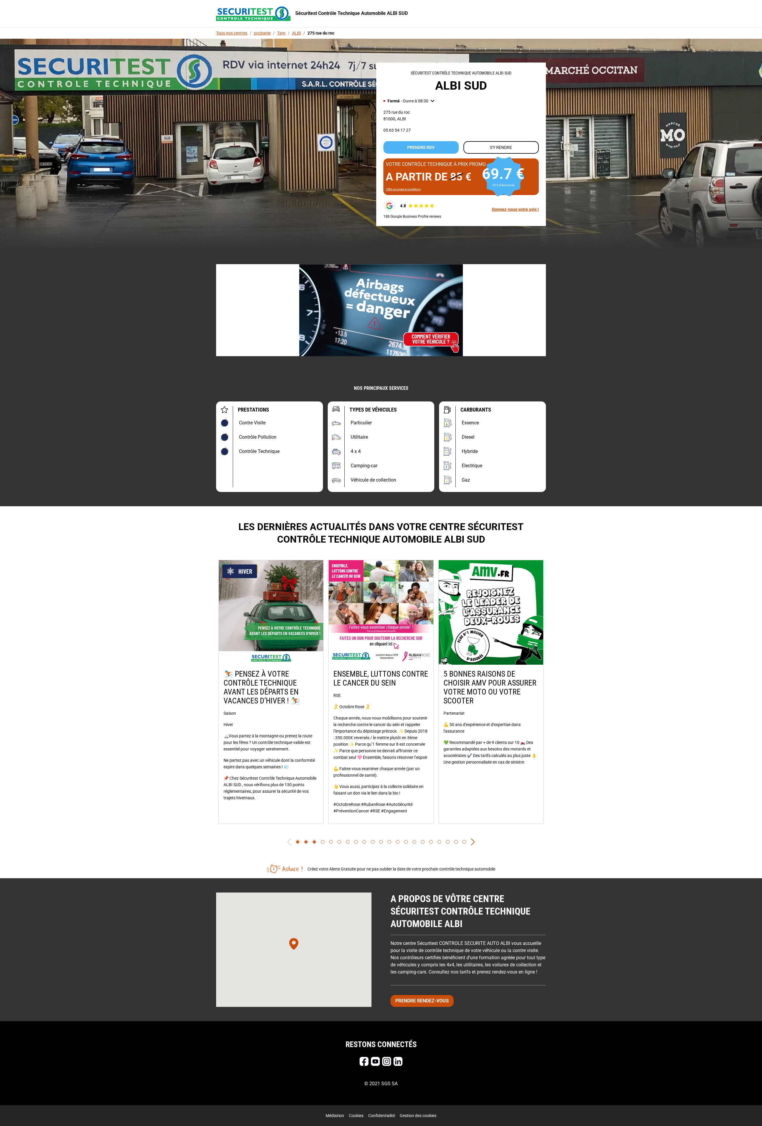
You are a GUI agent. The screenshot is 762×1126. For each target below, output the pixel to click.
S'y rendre (501, 147)
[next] (473, 841)
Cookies (356, 1115)
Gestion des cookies (418, 1115)
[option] (271, 692)
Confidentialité (381, 1115)
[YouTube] (375, 1061)
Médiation (335, 1115)
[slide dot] (297, 842)
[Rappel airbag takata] (381, 310)
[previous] (289, 841)
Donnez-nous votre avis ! (515, 209)
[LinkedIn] (398, 1061)
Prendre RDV (421, 147)
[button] (408, 101)
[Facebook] (364, 1061)
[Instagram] (386, 1061)
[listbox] (381, 692)
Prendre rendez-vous (422, 1001)
